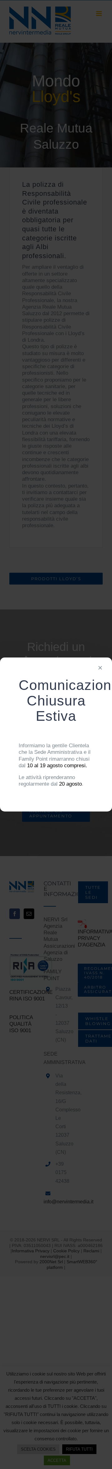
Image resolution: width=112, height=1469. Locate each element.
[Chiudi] (100, 668)
